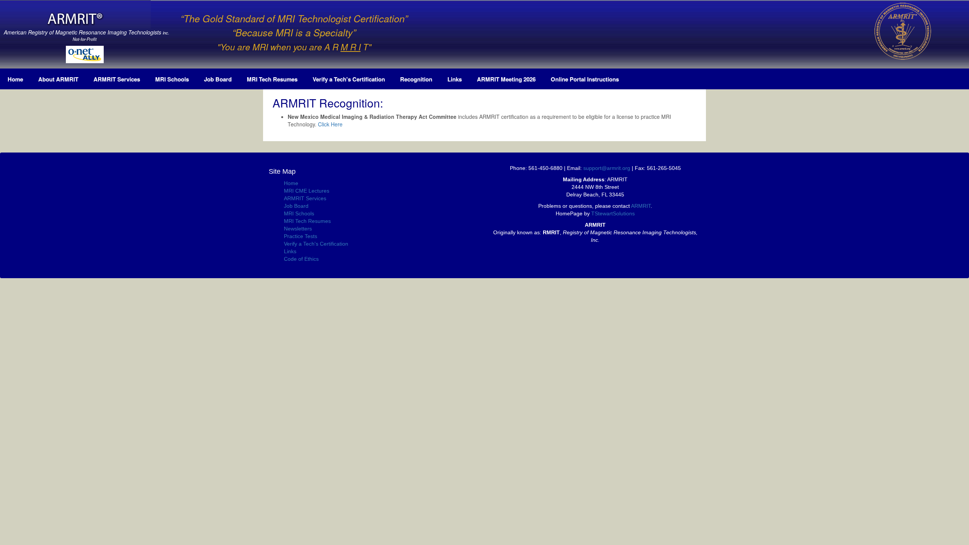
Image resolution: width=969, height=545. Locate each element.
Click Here (330, 124)
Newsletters (298, 229)
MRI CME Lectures (306, 191)
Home (15, 79)
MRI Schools (172, 79)
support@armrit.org (606, 168)
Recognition (416, 79)
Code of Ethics (301, 259)
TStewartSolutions (613, 213)
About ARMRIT (58, 79)
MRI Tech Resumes (272, 79)
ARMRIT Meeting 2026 (506, 79)
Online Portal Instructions (585, 79)
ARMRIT (641, 206)
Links (454, 79)
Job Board (218, 79)
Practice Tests (300, 236)
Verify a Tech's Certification (349, 79)
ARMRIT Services (116, 79)
